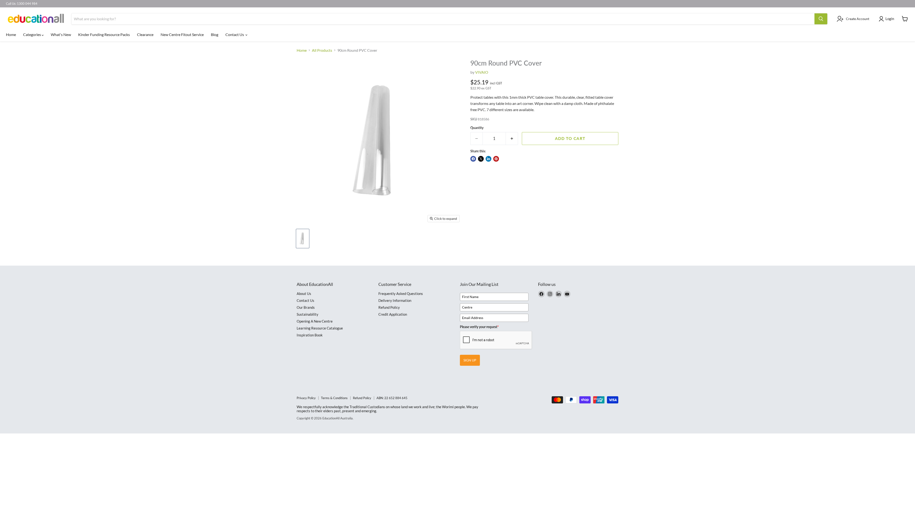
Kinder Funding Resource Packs (104, 34)
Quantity (476, 128)
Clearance (145, 34)
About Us (304, 293)
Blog (214, 34)
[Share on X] (481, 159)
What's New (61, 34)
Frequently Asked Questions (400, 293)
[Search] (820, 18)
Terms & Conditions (334, 398)
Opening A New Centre (315, 321)
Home (11, 34)
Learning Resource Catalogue (320, 328)
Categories (32, 34)
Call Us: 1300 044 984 (21, 3)
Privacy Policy (306, 398)
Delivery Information (394, 300)
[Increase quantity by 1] (512, 138)
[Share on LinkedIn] (488, 159)
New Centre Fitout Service (182, 34)
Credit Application (392, 314)
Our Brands (306, 307)
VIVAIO (481, 72)
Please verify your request (479, 327)
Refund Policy (389, 307)
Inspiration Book (310, 335)
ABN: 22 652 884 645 (391, 398)
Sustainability (307, 314)
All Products (322, 50)
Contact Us (235, 34)
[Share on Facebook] (473, 159)
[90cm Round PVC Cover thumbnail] (302, 238)
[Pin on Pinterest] (496, 159)
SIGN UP (469, 360)
